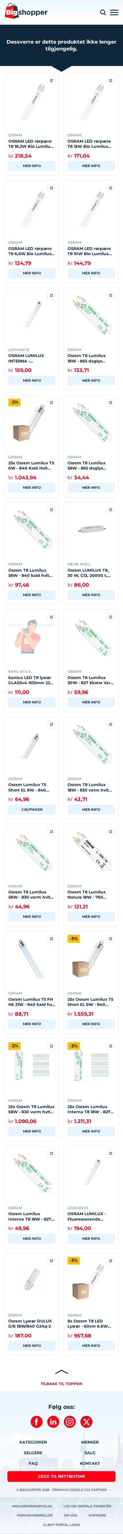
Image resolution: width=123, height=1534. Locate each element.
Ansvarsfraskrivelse (32, 1506)
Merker (90, 1442)
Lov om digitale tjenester (87, 1506)
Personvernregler (35, 1515)
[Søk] (103, 12)
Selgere (33, 1452)
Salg (90, 1452)
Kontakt (90, 1463)
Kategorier (33, 1442)
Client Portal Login (61, 1525)
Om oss (70, 1515)
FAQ (33, 1463)
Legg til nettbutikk (61, 1476)
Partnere (97, 1515)
